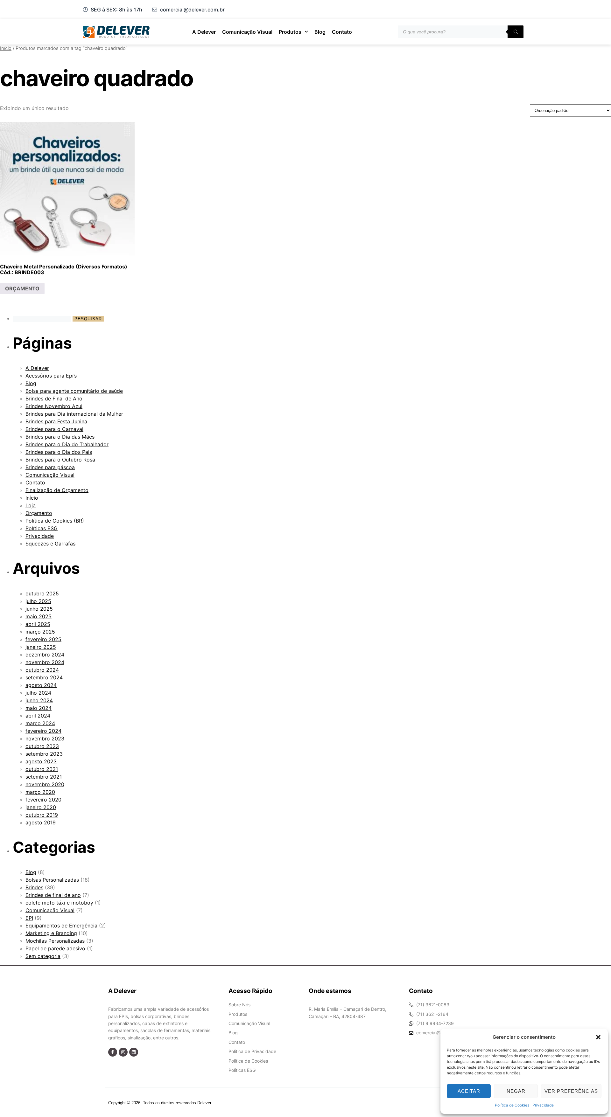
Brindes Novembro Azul (53, 406)
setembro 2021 (43, 777)
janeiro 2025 (40, 647)
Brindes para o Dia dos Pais (58, 452)
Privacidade (543, 1105)
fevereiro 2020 (43, 799)
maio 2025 (38, 616)
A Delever (204, 32)
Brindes (34, 887)
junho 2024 (39, 700)
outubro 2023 (42, 746)
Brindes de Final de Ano (53, 398)
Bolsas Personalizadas (52, 880)
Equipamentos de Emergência (61, 925)
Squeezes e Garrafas (50, 543)
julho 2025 (38, 601)
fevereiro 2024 (43, 731)
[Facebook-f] (112, 1052)
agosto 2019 (40, 822)
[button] (598, 1037)
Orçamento (38, 513)
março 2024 (40, 723)
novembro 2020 (44, 784)
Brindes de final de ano (53, 895)
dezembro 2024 (44, 654)
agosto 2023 (41, 761)
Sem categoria (42, 956)
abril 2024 (37, 715)
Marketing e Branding (51, 933)
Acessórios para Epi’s (51, 375)
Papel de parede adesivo (55, 948)
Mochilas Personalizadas (55, 941)
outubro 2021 (41, 769)
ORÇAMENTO (22, 288)
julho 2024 (38, 693)
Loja (30, 505)
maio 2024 (38, 708)
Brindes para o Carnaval (54, 429)
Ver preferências (571, 1091)
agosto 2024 (41, 685)
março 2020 (40, 792)
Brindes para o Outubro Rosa (60, 459)
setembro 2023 (44, 754)
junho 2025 (39, 609)
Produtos (290, 32)
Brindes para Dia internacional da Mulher (74, 414)
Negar (516, 1091)
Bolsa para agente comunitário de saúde (74, 391)
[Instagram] (123, 1052)
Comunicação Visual (247, 32)
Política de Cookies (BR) (54, 520)
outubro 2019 (41, 815)
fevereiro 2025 (43, 639)
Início (5, 48)
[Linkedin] (133, 1052)
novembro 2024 (44, 662)
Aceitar (469, 1091)
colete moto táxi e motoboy (59, 902)
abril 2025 (37, 624)
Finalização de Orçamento (56, 490)
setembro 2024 (44, 677)
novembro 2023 (44, 738)
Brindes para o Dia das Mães (60, 437)
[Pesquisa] (515, 31)
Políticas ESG (41, 528)
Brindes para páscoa (50, 467)
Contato (342, 32)
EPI (29, 918)
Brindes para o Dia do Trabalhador (67, 444)
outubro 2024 (42, 670)
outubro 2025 (42, 593)
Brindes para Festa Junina (56, 421)
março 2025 (40, 631)
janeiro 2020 (40, 807)
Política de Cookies (512, 1105)
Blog (320, 32)
